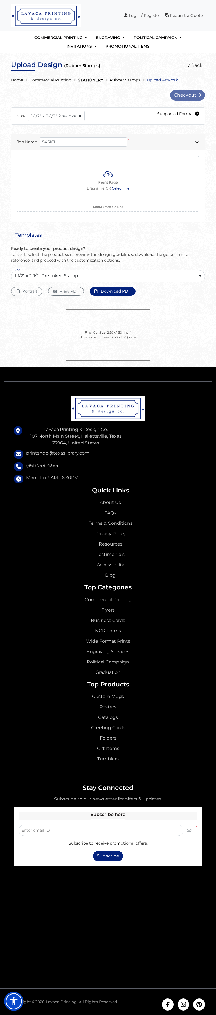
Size (21, 115)
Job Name (27, 141)
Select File (120, 188)
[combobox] (108, 276)
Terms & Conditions (110, 523)
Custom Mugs (108, 696)
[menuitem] (61, 37)
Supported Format (176, 113)
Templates (28, 235)
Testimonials (110, 554)
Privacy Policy (110, 533)
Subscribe (108, 856)
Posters (108, 707)
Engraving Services (108, 651)
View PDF (69, 291)
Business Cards (108, 620)
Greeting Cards (108, 727)
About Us (110, 502)
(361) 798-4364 (42, 465)
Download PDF (116, 291)
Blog (110, 575)
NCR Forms (108, 630)
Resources (110, 544)
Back (196, 65)
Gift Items (108, 748)
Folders (108, 738)
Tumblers (108, 758)
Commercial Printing (108, 599)
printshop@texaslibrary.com (57, 453)
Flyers (108, 610)
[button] (14, 1001)
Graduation (108, 672)
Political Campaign (108, 662)
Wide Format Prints (108, 641)
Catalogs (108, 717)
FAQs (110, 513)
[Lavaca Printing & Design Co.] (46, 15)
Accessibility (110, 564)
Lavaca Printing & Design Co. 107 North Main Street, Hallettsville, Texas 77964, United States (76, 436)
